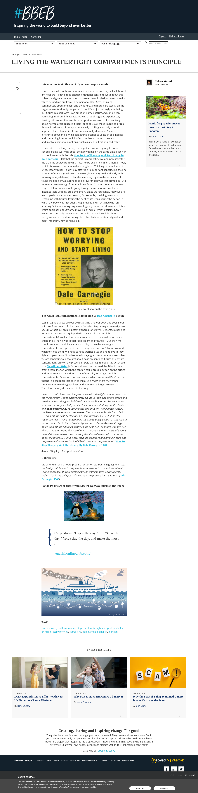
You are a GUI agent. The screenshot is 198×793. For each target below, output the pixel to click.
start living (75, 631)
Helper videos (176, 36)
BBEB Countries (66, 43)
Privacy (56, 760)
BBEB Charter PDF (107, 750)
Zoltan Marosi (163, 81)
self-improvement (69, 628)
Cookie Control (26, 777)
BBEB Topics (22, 43)
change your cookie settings (38, 787)
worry (54, 628)
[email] (17, 88)
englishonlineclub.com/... (74, 553)
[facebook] (17, 112)
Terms (48, 760)
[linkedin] (17, 104)
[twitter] (17, 96)
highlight (113, 631)
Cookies (64, 760)
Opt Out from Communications (122, 760)
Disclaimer (40, 760)
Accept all (164, 788)
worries (45, 628)
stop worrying (60, 631)
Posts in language (110, 43)
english (103, 631)
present (84, 628)
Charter (21, 36)
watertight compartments (104, 628)
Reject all (140, 788)
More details (190, 775)
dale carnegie (90, 631)
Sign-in (162, 36)
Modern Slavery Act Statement (94, 760)
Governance (75, 760)
